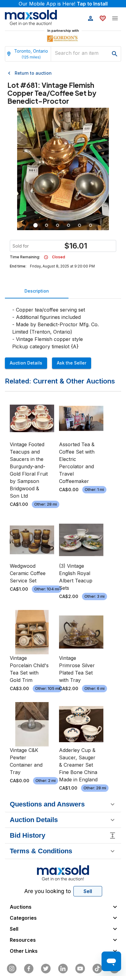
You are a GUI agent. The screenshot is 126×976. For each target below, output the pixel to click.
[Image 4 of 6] (68, 225)
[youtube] (80, 968)
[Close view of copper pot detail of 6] (57, 225)
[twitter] (46, 968)
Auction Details (26, 362)
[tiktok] (97, 968)
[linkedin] (63, 968)
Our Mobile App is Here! (63, 4)
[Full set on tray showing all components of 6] (35, 225)
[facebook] (28, 968)
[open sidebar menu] (115, 18)
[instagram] (11, 968)
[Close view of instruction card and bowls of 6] (46, 225)
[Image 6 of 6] (90, 225)
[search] (115, 54)
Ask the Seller (71, 362)
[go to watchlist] (103, 18)
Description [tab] (36, 291)
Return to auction (33, 73)
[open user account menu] (90, 18)
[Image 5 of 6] (79, 225)
